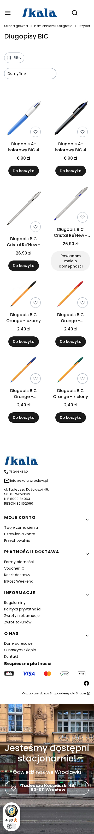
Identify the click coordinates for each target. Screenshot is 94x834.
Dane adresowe (18, 643)
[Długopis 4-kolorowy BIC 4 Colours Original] (23, 119)
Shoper (81, 693)
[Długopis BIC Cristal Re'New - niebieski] (70, 204)
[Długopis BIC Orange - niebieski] (23, 370)
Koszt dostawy (17, 574)
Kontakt (11, 656)
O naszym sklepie (20, 650)
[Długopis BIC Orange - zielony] (70, 370)
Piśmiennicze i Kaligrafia (53, 26)
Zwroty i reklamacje (22, 615)
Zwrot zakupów (17, 622)
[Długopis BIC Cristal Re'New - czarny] (23, 209)
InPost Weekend (18, 581)
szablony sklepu (37, 693)
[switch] (11, 826)
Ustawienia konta (19, 534)
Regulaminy (15, 602)
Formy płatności (19, 561)
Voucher (12, 568)
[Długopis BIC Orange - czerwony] (70, 294)
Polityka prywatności (22, 609)
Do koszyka (23, 170)
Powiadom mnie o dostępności (71, 261)
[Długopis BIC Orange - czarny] (23, 294)
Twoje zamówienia (21, 527)
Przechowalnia (17, 540)
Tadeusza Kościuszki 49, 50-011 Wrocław (48, 788)
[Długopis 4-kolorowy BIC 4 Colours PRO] (70, 119)
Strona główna (16, 26)
